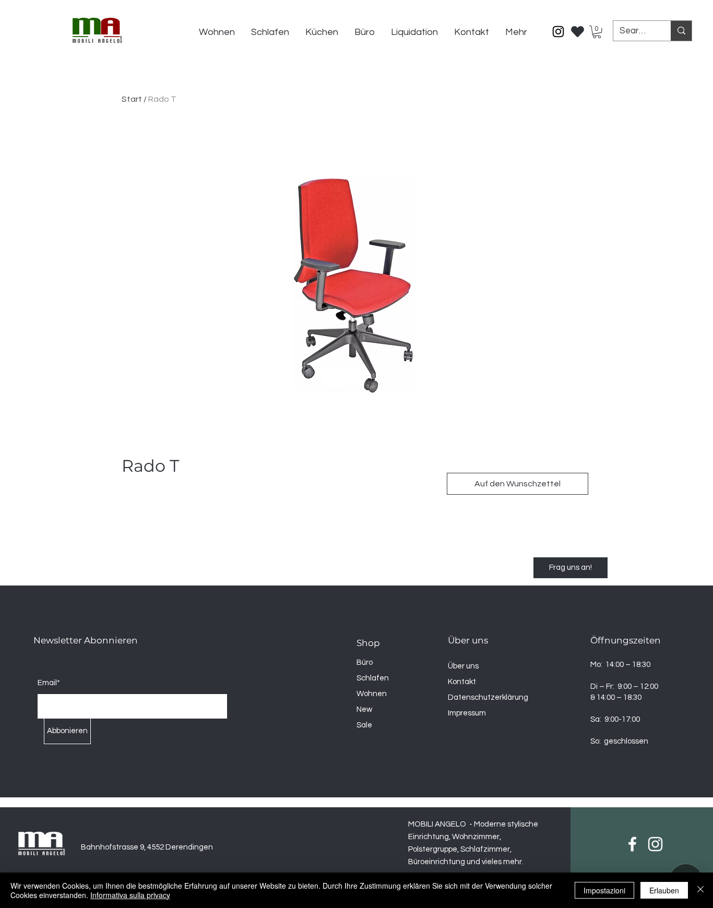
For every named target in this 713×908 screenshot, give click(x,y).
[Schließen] (700, 890)
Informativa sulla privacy (130, 895)
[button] (596, 32)
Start (132, 99)
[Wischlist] (577, 29)
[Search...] (681, 31)
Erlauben (664, 890)
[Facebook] (632, 844)
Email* (49, 683)
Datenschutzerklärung (488, 697)
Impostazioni (604, 890)
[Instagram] (558, 31)
